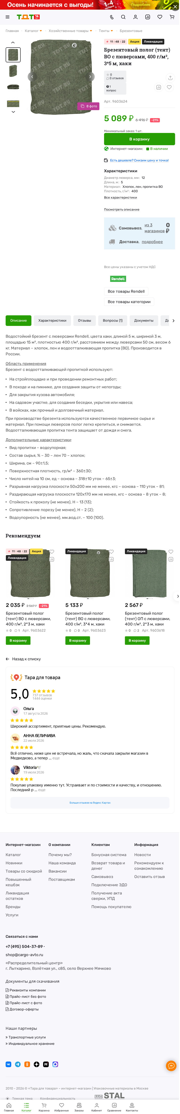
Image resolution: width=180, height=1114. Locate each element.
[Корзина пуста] (168, 16)
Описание (18, 320)
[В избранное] (165, 87)
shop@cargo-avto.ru (24, 954)
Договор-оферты (24, 1009)
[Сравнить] (155, 87)
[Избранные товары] (156, 16)
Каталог (13, 854)
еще (56, 756)
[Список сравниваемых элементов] (144, 16)
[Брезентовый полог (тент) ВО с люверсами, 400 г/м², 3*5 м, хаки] (59, 75)
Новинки (14, 863)
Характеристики (52, 320)
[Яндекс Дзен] (36, 1064)
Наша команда (61, 863)
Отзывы (84, 320)
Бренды (13, 906)
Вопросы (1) (113, 320)
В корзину (136, 138)
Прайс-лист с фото (25, 1003)
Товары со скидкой (24, 871)
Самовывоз (101, 876)
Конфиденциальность (57, 1099)
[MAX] (55, 1064)
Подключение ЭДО (108, 884)
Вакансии (57, 871)
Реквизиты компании (27, 990)
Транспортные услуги (27, 1037)
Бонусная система (107, 854)
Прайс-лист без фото (27, 996)
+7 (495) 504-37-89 (24, 946)
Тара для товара (42, 676)
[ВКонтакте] (8, 1064)
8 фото (88, 103)
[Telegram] (18, 1064)
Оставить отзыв (147, 876)
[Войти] (132, 16)
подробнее (148, 241)
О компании (58, 844)
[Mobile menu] (7, 17)
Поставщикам (61, 879)
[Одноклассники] (27, 1064)
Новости (140, 854)
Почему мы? (59, 854)
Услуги (12, 915)
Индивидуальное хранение (31, 1044)
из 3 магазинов (151, 227)
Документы (144, 320)
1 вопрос (108, 88)
